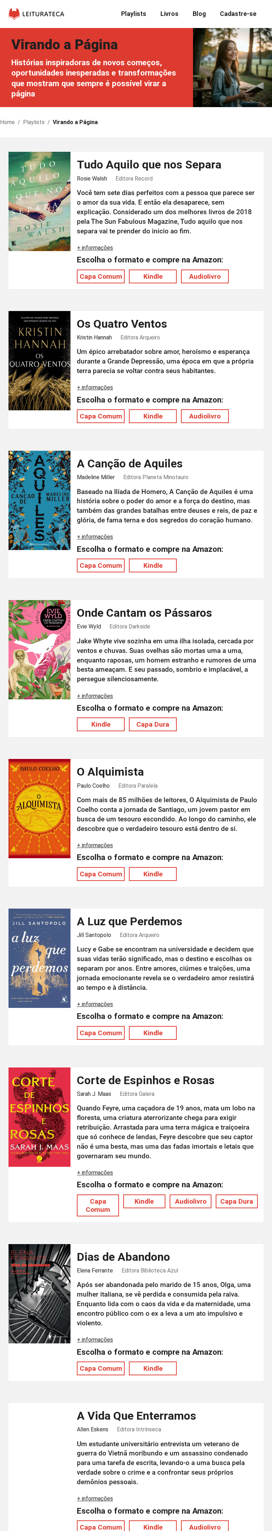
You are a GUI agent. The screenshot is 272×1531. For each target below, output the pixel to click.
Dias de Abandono (123, 1257)
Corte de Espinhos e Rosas (146, 1080)
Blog (199, 13)
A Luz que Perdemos (129, 921)
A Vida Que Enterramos (136, 1415)
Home (7, 122)
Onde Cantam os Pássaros (144, 613)
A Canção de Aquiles (130, 463)
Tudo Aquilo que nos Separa (149, 164)
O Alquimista (110, 771)
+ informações (95, 247)
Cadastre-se (238, 13)
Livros (169, 13)
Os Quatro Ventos (122, 324)
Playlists (133, 13)
